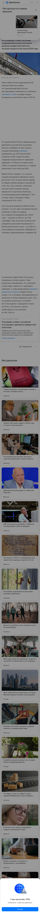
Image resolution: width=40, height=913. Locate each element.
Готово (20, 909)
